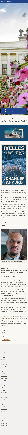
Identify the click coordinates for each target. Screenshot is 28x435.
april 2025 (3, 371)
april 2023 (3, 404)
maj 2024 (3, 385)
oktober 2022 (4, 416)
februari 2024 (4, 392)
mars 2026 (3, 357)
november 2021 (4, 427)
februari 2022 (4, 423)
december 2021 (4, 425)
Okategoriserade (6, 339)
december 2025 (4, 361)
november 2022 (4, 413)
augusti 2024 (3, 380)
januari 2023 (3, 411)
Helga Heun (3, 332)
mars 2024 (3, 390)
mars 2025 (3, 373)
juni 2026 (3, 352)
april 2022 (3, 420)
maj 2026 (3, 354)
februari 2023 (4, 409)
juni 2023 (3, 399)
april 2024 (3, 387)
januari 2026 (3, 359)
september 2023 (4, 397)
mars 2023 (3, 406)
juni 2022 (3, 418)
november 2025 (4, 364)
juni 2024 (3, 383)
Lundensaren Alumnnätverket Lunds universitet (12, 110)
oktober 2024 (4, 378)
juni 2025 (3, 369)
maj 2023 (3, 402)
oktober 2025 (4, 366)
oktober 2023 (4, 394)
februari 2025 (4, 376)
